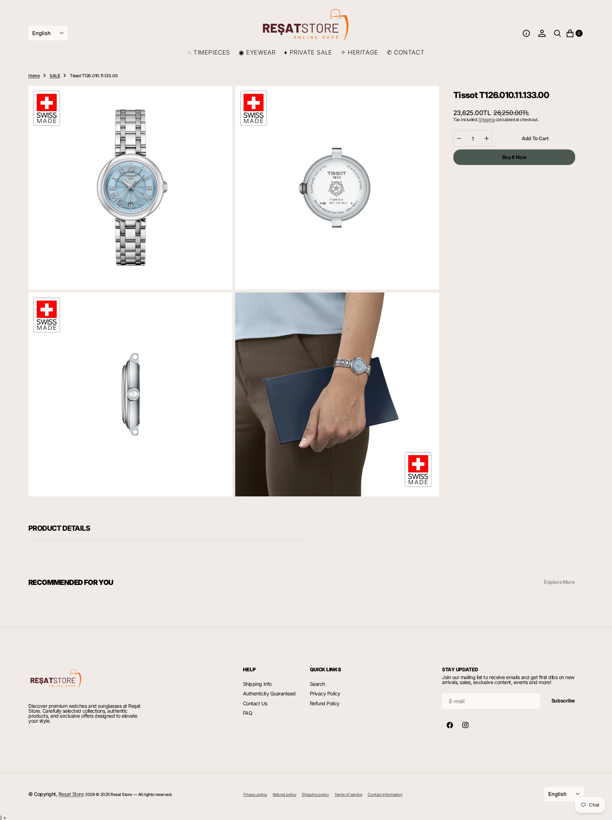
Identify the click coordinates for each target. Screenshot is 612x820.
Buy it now (514, 157)
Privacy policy (255, 795)
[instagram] (465, 725)
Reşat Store (71, 794)
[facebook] (450, 725)
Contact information (385, 795)
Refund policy (284, 795)
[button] (526, 33)
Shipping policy (315, 795)
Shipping (486, 119)
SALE (55, 75)
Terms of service (348, 795)
